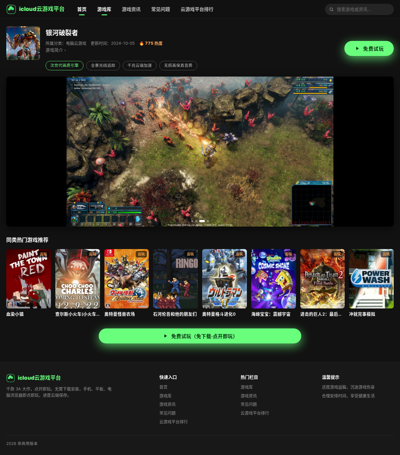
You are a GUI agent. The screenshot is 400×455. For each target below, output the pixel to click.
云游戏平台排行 (197, 9)
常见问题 (160, 9)
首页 (82, 9)
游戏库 (104, 9)
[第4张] (206, 221)
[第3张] (200, 221)
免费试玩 (373, 49)
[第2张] (196, 221)
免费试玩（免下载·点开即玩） (204, 336)
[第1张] (192, 221)
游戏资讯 (131, 9)
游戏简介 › (56, 50)
